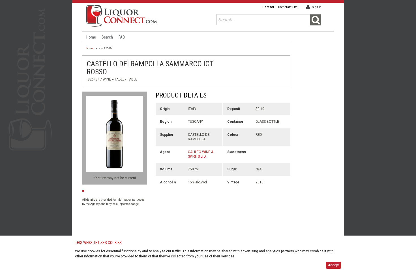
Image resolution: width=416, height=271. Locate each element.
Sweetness (236, 152)
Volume (166, 169)
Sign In (316, 7)
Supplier (166, 135)
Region (165, 122)
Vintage (233, 182)
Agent (165, 152)
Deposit (233, 109)
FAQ (122, 37)
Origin (165, 109)
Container (235, 122)
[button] (315, 20)
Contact (268, 7)
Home (91, 37)
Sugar (232, 169)
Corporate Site (287, 7)
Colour (233, 135)
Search (107, 37)
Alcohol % (168, 182)
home (89, 48)
